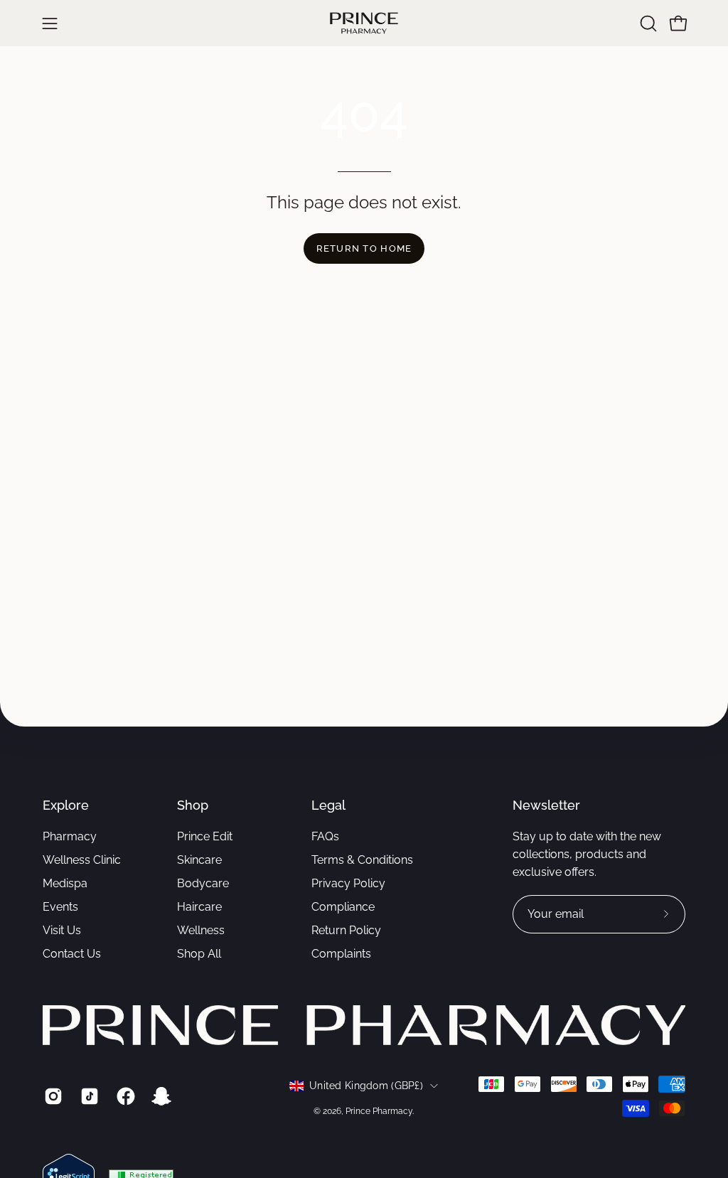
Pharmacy (70, 836)
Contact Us (72, 953)
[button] (647, 23)
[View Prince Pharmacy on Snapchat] (159, 1096)
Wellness (201, 930)
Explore (66, 805)
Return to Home (364, 248)
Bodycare (203, 883)
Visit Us (62, 930)
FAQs (325, 836)
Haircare (199, 907)
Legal (328, 805)
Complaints (341, 953)
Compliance (343, 907)
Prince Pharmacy (379, 1111)
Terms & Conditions (362, 860)
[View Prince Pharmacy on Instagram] (51, 1096)
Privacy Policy (348, 883)
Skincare (199, 860)
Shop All (199, 953)
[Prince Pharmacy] (364, 23)
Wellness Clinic (82, 860)
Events (60, 907)
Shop (192, 805)
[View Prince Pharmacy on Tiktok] (88, 1096)
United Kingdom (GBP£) (366, 1085)
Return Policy (346, 930)
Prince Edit (204, 836)
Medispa (65, 883)
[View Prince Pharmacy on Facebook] (124, 1096)
